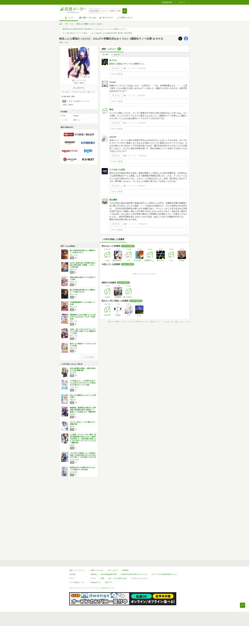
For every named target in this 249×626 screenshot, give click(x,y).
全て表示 (105, 54)
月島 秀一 (73, 414)
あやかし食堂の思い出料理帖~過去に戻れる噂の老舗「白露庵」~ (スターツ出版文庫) (83, 265)
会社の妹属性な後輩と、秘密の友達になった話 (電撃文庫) (83, 369)
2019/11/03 (142, 224)
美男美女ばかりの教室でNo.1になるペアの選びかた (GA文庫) (82, 468)
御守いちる (73, 269)
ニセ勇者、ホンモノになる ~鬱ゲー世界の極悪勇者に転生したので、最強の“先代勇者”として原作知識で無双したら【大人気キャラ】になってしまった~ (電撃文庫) (83, 439)
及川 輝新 (73, 372)
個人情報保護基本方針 (109, 574)
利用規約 (125, 570)
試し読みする (78, 88)
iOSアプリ (108, 582)
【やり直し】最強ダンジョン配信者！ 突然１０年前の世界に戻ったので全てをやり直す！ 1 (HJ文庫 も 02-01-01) (84, 455)
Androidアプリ (96, 582)
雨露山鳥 (73, 399)
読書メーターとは (97, 570)
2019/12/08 (142, 123)
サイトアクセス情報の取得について (164, 574)
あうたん (113, 60)
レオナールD (74, 387)
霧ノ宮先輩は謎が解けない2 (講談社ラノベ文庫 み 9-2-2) (82, 291)
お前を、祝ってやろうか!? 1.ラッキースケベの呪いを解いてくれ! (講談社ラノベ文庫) (83, 331)
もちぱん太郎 (74, 459)
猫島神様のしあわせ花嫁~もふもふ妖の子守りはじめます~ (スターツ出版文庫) (83, 317)
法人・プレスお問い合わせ (117, 578)
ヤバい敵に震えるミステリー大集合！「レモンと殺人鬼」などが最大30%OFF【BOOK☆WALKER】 (97, 33)
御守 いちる (69, 24)
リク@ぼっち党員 (117, 169)
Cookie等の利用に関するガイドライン (134, 574)
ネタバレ (117, 54)
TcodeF (112, 82)
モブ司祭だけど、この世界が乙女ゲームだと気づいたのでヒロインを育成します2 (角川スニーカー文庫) (83, 383)
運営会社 (94, 574)
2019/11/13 (142, 155)
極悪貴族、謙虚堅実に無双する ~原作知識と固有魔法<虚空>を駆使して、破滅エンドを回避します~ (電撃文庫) (83, 410)
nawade (112, 137)
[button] (124, 11)
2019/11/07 (142, 186)
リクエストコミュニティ (139, 578)
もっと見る (89, 357)
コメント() (131, 68)
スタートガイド (112, 570)
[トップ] (60, 24)
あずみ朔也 (73, 472)
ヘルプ (93, 578)
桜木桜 (72, 445)
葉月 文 (72, 426)
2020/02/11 (142, 95)
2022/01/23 (142, 68)
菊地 (111, 109)
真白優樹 (113, 199)
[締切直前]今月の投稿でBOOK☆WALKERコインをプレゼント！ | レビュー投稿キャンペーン (94, 29)
